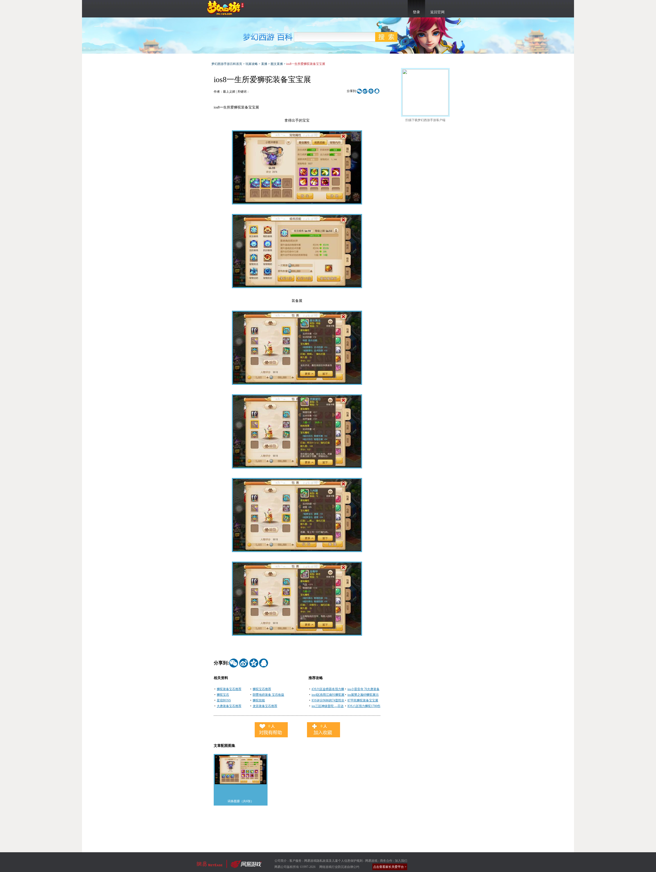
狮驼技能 (259, 700)
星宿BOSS (224, 700)
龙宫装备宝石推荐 (265, 706)
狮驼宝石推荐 (262, 689)
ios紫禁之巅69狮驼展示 (363, 695)
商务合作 (386, 861)
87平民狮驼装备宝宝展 (362, 700)
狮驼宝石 (223, 695)
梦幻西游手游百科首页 (226, 64)
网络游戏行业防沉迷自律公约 (339, 867)
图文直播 (277, 64)
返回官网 (437, 12)
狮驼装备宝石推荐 (229, 689)
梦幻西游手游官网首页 (225, 8)
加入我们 (401, 861)
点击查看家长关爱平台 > (389, 867)
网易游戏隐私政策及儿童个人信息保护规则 (333, 861)
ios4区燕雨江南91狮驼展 (328, 695)
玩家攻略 (251, 64)
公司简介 (280, 861)
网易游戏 (371, 861)
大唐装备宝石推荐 (229, 706)
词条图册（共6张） (241, 801)
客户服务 (295, 861)
